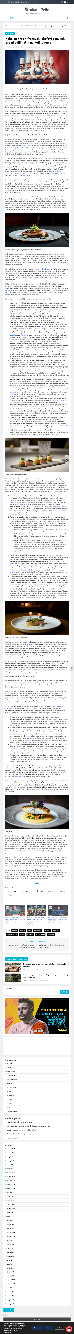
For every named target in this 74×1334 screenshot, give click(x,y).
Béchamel (53, 171)
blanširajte (13, 734)
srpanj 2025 (10, 1200)
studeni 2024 (10, 1232)
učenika (30, 570)
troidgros (30, 934)
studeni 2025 (10, 1185)
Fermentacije (10, 1067)
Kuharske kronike (11, 1079)
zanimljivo (51, 934)
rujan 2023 (9, 1288)
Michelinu (8, 290)
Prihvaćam (37, 1328)
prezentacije (21, 504)
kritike (31, 644)
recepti (12, 564)
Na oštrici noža (11, 1087)
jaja (24, 175)
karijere (12, 572)
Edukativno (10, 34)
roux (29, 169)
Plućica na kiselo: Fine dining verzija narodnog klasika (23, 1134)
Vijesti (8, 1107)
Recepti (8, 1103)
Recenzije (9, 1099)
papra (19, 746)
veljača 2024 (10, 1268)
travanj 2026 (10, 1165)
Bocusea (42, 566)
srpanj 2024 (10, 1248)
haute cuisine (27, 146)
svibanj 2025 (10, 1208)
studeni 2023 (10, 1280)
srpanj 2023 (10, 1296)
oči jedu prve (15, 394)
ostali (27, 753)
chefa (50, 419)
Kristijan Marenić (12, 47)
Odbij (48, 1328)
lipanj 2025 (10, 1204)
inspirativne (51, 670)
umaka (32, 481)
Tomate (23, 173)
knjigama (15, 685)
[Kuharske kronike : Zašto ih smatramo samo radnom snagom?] (15, 910)
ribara (19, 776)
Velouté (59, 171)
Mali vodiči (9, 1083)
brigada (37, 150)
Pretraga (8, 988)
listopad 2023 (10, 1284)
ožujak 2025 (10, 1216)
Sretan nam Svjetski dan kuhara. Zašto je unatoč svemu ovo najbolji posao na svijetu (36, 919)
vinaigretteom (32, 738)
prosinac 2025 (10, 1181)
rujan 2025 (9, 1192)
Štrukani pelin (37, 9)
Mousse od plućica (12, 1138)
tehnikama (64, 400)
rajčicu (32, 118)
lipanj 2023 (10, 1300)
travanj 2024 (10, 1260)
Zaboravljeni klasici (12, 1111)
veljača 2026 (10, 1173)
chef (35, 506)
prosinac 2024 (11, 1228)
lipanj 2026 (10, 1157)
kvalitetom (50, 650)
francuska (56, 931)
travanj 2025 (10, 1212)
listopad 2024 (10, 1236)
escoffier (47, 931)
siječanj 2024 (10, 1272)
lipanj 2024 (10, 1252)
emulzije (13, 335)
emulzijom (61, 506)
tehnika (35, 362)
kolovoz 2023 (10, 1292)
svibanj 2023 (10, 1304)
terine (52, 165)
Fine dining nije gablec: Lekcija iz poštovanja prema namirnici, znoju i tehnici (18, 2)
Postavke (60, 1328)
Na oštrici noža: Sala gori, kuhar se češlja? (20, 1122)
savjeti (22, 934)
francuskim (42, 479)
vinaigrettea (24, 335)
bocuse (14, 931)
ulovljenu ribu (42, 118)
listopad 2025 (10, 1189)
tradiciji (56, 400)
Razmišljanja (10, 1095)
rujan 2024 (9, 1240)
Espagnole (8, 173)
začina (45, 730)
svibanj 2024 (10, 1256)
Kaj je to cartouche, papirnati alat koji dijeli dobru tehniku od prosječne (28, 1126)
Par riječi (9, 1091)
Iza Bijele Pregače (11, 1075)
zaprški (28, 730)
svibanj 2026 (10, 1161)
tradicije (15, 203)
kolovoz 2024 (10, 1244)
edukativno (37, 931)
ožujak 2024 (10, 1264)
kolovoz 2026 (10, 1149)
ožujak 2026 (10, 1169)
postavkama (7, 1332)
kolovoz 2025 (10, 1196)
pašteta (54, 103)
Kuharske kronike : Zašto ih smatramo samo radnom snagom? (15, 918)
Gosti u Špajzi (10, 1071)
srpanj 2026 (10, 1153)
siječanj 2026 (10, 1177)
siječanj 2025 (10, 1224)
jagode (55, 719)
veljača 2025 (10, 1220)
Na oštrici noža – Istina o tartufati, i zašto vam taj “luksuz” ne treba (58, 918)
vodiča (27, 578)
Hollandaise (17, 173)
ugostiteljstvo (40, 934)
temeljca (45, 751)
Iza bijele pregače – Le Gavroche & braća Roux (21, 1130)
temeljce (63, 331)
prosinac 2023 (10, 1276)
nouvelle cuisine (12, 934)
